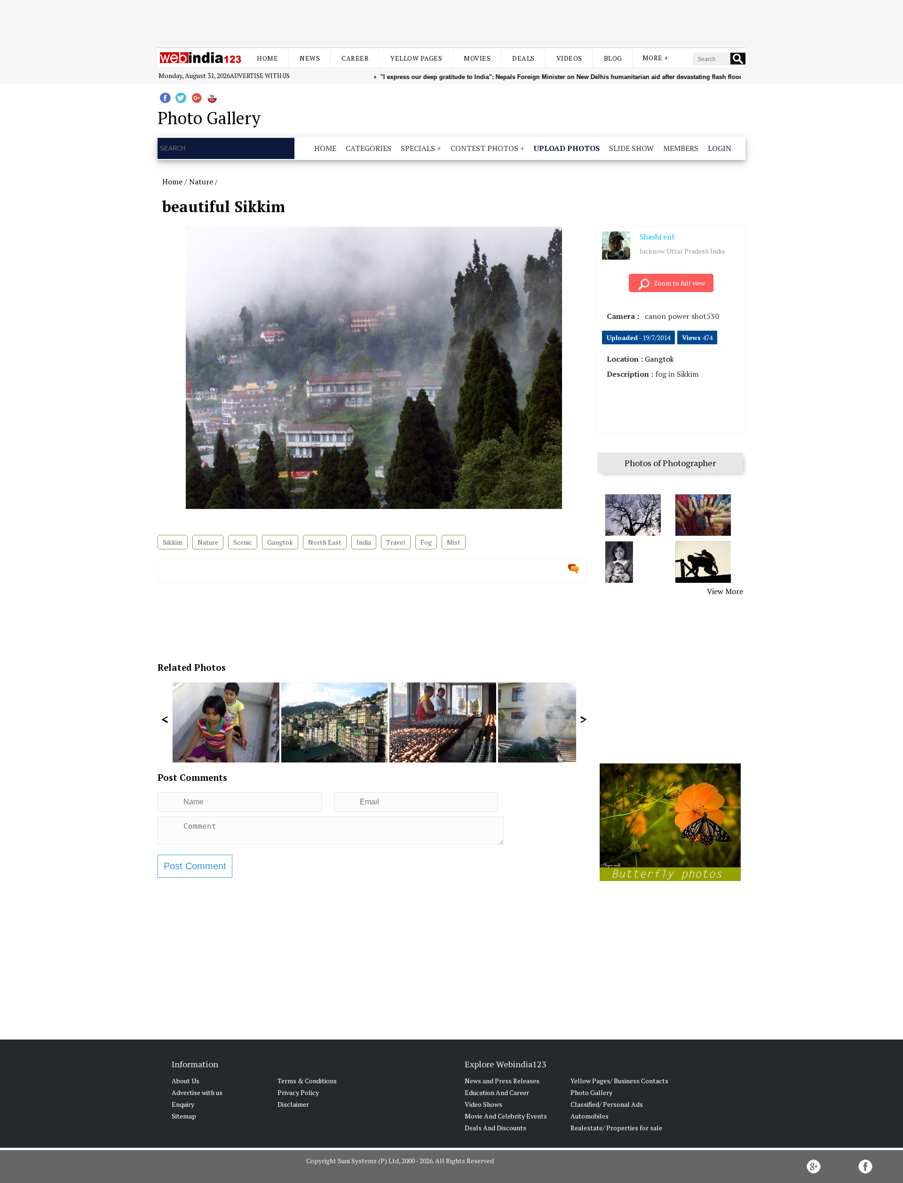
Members (680, 148)
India (363, 542)
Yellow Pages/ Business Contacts (619, 1080)
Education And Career (497, 1092)
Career (355, 58)
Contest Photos (484, 148)
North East (324, 542)
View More (725, 591)
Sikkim (172, 542)
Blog (613, 58)
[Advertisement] (451, 22)
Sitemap (184, 1116)
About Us (185, 1080)
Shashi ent (657, 236)
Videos (569, 58)
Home (267, 58)
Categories (368, 148)
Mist (453, 542)
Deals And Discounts (495, 1127)
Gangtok (280, 542)
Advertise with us (260, 75)
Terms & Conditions (307, 1080)
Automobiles (589, 1116)
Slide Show (631, 148)
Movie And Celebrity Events (506, 1116)
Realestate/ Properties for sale (616, 1127)
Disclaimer (293, 1104)
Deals (523, 58)
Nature (201, 181)
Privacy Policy (298, 1092)
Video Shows (483, 1104)
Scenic (242, 542)
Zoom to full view (679, 282)
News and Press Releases (502, 1080)
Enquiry (183, 1104)
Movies (477, 58)
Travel (395, 542)
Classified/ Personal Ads (606, 1104)
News (310, 58)
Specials (418, 148)
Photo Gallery (591, 1092)
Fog (426, 542)
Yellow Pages (416, 58)
